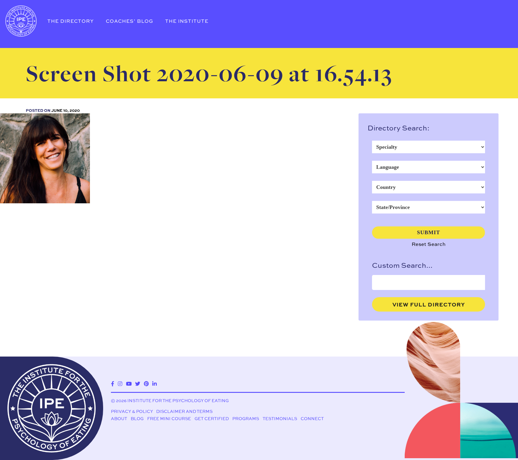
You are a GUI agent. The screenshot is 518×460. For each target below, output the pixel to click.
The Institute (186, 21)
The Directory (70, 21)
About (119, 418)
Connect (312, 418)
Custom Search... (402, 265)
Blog (137, 418)
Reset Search (428, 243)
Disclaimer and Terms (184, 411)
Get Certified (212, 418)
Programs (245, 418)
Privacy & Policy (132, 411)
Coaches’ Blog (129, 21)
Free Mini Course (169, 418)
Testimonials (280, 418)
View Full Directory (428, 304)
